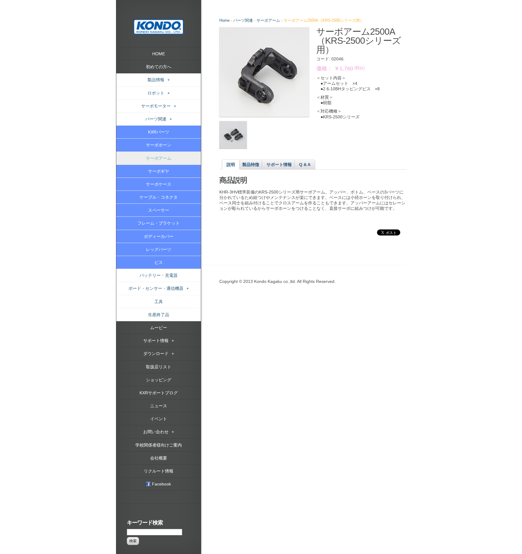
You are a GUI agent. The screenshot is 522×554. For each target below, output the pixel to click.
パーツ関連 (243, 20)
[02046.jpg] (233, 135)
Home (224, 20)
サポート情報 (279, 164)
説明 (231, 164)
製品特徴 (250, 164)
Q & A (305, 164)
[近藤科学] (159, 22)
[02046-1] (264, 72)
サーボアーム (268, 20)
